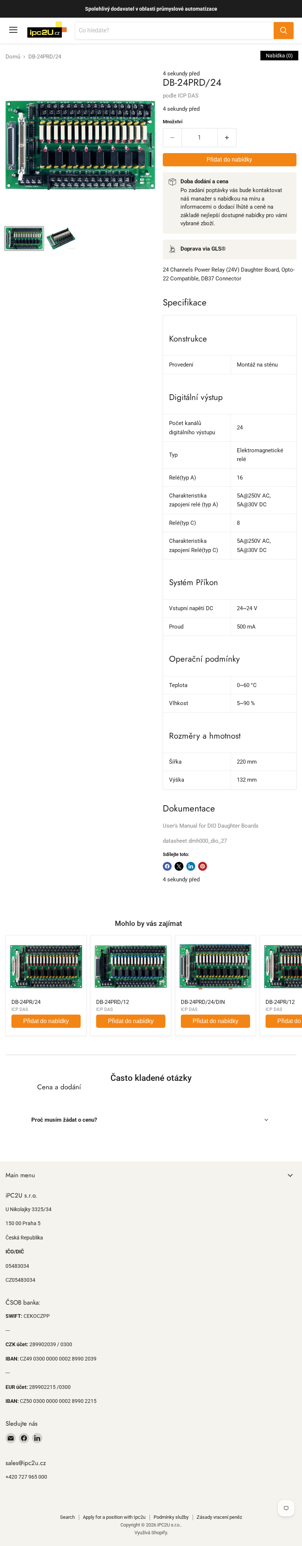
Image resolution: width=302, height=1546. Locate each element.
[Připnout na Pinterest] (202, 866)
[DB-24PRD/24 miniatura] (24, 238)
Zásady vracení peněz (219, 1517)
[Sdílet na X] (179, 866)
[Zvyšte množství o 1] (227, 137)
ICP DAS (188, 95)
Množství (173, 121)
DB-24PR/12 (280, 1002)
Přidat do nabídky (46, 1021)
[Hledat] (284, 30)
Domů (13, 57)
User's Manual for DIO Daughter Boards (211, 825)
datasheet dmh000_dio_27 (195, 841)
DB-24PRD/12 (112, 1002)
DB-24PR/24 (26, 1002)
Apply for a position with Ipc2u (114, 1517)
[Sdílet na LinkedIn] (190, 866)
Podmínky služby (171, 1517)
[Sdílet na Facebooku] (167, 866)
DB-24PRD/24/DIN (203, 1002)
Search (67, 1517)
